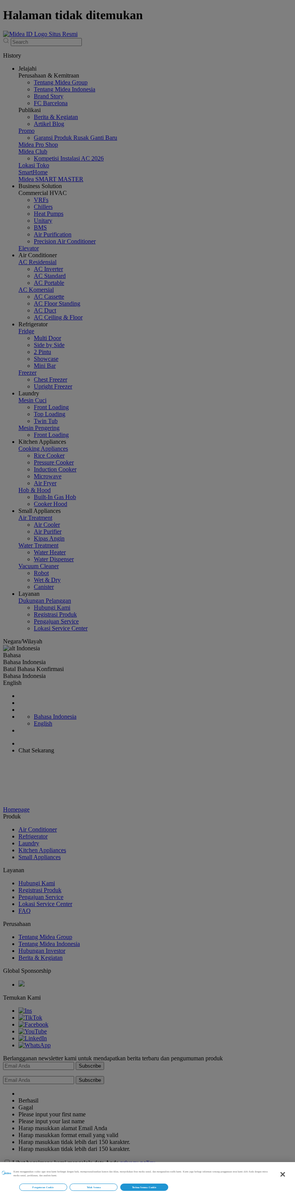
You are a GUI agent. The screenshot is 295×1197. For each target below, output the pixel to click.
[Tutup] (282, 1174)
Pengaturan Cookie (43, 1187)
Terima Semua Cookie (144, 1187)
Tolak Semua (94, 1187)
